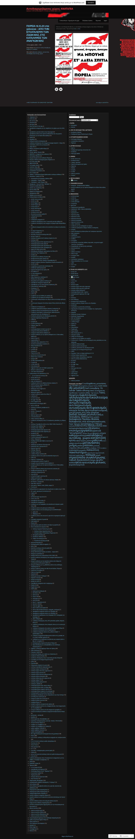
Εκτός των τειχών (35, 572)
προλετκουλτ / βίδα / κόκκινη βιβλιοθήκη (81, 209)
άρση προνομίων (75, 233)
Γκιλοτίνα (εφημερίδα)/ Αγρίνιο (38, 437)
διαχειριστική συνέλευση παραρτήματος (39, 802)
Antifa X (33, 413)
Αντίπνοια (73, 297)
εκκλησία (72, 426)
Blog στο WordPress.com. (67, 836)
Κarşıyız (33, 442)
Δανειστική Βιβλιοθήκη (35, 169)
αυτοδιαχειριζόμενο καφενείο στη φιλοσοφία (42, 691)
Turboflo (33, 362)
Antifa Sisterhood (35, 208)
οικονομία (74, 450)
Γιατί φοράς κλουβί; (34, 165)
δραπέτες (33, 717)
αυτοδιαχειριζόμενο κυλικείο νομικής (40, 329)
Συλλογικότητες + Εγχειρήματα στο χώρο (69, 20)
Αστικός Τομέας (34, 236)
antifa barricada (75, 196)
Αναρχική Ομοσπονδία (36, 553)
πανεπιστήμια (77, 452)
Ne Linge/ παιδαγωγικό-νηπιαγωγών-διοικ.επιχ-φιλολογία (45, 733)
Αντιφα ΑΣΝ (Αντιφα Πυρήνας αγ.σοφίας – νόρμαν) (43, 551)
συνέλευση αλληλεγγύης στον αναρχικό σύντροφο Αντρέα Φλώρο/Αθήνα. (48, 223)
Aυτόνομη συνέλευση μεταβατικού (39, 407)
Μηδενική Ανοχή (35, 579)
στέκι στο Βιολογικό (35, 381)
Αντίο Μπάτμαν (75, 299)
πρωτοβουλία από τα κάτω (37, 500)
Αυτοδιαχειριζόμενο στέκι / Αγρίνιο (79, 292)
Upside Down (74, 372)
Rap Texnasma (34, 778)
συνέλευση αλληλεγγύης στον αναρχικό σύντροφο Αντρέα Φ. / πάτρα (46, 143)
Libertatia (33, 396)
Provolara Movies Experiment (38, 776)
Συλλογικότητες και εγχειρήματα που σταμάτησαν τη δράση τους (45, 489)
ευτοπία (73, 250)
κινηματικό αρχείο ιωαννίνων (38, 476)
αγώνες (92, 395)
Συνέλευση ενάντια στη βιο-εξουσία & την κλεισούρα (44, 310)
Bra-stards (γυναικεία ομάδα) (38, 214)
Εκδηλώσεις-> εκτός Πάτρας (37, 182)
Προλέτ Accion (34, 587)
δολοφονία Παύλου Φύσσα (84, 419)
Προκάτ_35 (33, 585)
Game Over (34, 498)
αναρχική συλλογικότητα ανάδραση (39, 332)
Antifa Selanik (34, 377)
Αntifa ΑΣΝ (74, 305)
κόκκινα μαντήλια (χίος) (37, 810)
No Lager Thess (34, 399)
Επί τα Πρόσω (33, 172)
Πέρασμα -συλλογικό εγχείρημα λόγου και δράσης (43, 648)
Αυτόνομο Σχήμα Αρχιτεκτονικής (42, 531)
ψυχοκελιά (73, 465)
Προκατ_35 (73, 323)
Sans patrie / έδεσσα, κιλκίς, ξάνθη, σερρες (41, 485)
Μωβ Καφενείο (34, 390)
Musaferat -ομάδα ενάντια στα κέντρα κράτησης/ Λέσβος (44, 479)
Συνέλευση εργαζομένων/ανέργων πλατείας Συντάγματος (44, 308)
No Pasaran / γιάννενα (36, 481)
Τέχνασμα (32, 765)
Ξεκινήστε (91, 2)
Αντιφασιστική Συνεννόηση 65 (78, 301)
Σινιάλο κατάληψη (35, 323)
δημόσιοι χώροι (92, 417)
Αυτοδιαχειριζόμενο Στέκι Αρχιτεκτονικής (41, 242)
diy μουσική (76, 388)
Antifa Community (35, 199)
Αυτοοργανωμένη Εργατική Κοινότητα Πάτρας (44, 643)
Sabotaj (33, 752)
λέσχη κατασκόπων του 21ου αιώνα (79, 261)
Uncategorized (33, 829)
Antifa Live (33, 201)
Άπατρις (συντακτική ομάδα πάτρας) (38, 148)
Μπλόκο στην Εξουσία (36, 279)
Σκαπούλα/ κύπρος (34, 763)
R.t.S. (32, 748)
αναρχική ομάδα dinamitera (38, 700)
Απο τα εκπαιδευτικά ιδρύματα (38, 526)
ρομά (98, 455)
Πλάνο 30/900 (34, 290)
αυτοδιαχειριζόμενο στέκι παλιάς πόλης (40, 685)
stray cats (33, 756)
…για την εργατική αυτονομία (38, 375)
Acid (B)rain (35, 593)
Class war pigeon (37, 606)
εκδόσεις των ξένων (75, 252)
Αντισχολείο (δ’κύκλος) (38, 535)
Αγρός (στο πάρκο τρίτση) (37, 249)
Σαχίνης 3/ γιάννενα (32, 49)
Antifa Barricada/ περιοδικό (37, 497)
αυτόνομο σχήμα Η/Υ (36, 680)
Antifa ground (36, 598)
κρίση (72, 440)
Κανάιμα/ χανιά (35, 448)
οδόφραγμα (35, 513)
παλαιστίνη (92, 449)
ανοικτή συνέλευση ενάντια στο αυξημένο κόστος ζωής (43, 801)
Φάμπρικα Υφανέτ (35, 392)
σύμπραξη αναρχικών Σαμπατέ (38, 519)
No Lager (33, 347)
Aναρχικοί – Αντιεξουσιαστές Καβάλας (80, 185)
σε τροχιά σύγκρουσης (36, 230)
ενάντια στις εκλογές (85, 425)
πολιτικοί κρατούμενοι (77, 455)
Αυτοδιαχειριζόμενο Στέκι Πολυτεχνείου (40, 247)
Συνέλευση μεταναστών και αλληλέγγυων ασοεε (82, 347)
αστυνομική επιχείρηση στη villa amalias (88, 411)
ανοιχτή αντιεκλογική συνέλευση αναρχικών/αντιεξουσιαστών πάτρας (48, 711)
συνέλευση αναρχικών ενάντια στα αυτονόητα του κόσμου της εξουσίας (48, 227)
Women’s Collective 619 (37, 370)
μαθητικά (97, 440)
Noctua (33, 735)
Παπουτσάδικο (74, 327)
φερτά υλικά (32, 150)
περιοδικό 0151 (75, 213)
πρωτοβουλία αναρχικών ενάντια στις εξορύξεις (44, 611)
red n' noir (73, 264)
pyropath (32, 825)
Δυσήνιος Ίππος (33, 167)
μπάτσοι (88, 445)
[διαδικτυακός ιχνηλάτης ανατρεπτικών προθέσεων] (75, 277)
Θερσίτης (33, 275)
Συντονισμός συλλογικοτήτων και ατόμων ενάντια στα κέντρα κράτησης (48, 299)
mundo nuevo (34, 398)
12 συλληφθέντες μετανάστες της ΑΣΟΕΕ (87, 384)
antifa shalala (34, 206)
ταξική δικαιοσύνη (79, 459)
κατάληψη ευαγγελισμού (37, 472)
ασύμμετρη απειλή (75, 237)
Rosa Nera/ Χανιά (35, 483)
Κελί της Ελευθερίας (76, 318)
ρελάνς (34, 512)
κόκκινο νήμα (34, 338)
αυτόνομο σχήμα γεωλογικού (38, 682)
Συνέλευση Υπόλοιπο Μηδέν (37, 656)
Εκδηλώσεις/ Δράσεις (35, 176)
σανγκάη (73, 229)
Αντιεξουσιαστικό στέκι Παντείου (39, 258)
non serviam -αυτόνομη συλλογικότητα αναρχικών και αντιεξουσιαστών (48, 737)
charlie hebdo (102, 386)
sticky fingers (33, 827)
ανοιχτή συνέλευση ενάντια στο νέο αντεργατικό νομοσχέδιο (45, 709)
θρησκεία (96, 433)
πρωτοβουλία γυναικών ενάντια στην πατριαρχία (41, 132)
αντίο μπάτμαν (33, 784)
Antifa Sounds (34, 379)
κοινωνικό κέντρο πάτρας (37, 722)
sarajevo (73, 266)
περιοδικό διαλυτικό (76, 218)
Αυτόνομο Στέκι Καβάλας (37, 426)
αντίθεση (73, 238)
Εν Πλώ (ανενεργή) (35, 273)
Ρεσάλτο (33, 292)
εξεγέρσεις (94, 428)
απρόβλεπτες (74, 235)
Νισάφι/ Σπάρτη (35, 452)
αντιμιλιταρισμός (80, 402)
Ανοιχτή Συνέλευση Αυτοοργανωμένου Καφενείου (41, 159)
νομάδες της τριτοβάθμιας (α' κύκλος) (40, 726)
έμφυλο (83, 395)
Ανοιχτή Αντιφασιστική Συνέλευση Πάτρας (40, 158)
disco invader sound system (39, 607)
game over (73, 205)
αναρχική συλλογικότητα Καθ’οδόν (39, 331)
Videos (92, 390)
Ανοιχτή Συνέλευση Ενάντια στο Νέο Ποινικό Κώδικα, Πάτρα (45, 568)
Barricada (32, 124)
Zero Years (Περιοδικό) (36, 371)
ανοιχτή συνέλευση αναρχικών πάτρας (39, 795)
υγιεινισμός (88, 462)
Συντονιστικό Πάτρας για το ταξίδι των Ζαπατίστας (43, 654)
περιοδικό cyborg (75, 214)
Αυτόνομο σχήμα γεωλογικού (78, 290)
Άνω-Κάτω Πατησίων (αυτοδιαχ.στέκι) (40, 234)
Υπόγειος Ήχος (34, 325)
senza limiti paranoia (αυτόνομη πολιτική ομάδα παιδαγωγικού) (46, 754)
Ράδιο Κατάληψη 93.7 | (77, 333)
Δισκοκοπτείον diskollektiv (77, 141)
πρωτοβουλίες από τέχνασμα (38, 769)
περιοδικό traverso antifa (77, 222)
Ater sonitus (32, 120)
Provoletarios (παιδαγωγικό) (40, 540)
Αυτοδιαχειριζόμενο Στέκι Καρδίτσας (40, 431)
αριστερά (89, 410)
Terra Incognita (34, 401)
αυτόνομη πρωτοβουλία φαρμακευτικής (40, 667)
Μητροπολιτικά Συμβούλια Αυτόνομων (40, 281)
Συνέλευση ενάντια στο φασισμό (79, 346)
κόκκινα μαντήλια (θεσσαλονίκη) (39, 814)
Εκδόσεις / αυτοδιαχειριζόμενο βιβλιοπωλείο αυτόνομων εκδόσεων (45, 174)
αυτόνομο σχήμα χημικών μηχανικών (40, 678)
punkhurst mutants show (37, 355)
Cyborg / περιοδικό (75, 162)
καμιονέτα (33, 474)
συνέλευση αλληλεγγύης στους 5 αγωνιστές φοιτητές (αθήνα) (46, 221)
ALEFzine (35, 594)
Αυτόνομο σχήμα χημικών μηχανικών (80, 288)
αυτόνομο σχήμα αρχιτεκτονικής (79, 355)
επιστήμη (74, 430)
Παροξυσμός (74, 329)
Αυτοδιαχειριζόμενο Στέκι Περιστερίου (40, 245)
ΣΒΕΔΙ (32, 457)
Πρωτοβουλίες (33, 193)
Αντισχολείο (74, 125)
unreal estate (34, 364)
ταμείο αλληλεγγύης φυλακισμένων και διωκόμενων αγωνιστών (86, 231)
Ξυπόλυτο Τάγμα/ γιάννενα (37, 454)
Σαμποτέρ (33, 663)
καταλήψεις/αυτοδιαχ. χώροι (35, 53)
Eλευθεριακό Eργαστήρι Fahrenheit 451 (81, 150)
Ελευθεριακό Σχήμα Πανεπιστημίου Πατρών (81, 134)
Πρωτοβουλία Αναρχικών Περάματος (40, 282)
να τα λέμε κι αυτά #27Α (102, 102)
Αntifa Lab (33, 264)
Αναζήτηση (72, 115)
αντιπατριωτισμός (80, 405)
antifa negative (74, 200)
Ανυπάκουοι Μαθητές (38, 536)
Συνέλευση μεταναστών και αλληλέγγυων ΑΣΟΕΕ (43, 316)
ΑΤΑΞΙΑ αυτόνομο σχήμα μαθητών (39, 385)
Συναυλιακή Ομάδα (36, 773)
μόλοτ (72, 263)
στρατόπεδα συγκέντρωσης (87, 457)
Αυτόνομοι (33, 240)
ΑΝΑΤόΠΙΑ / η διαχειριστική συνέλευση (39, 154)
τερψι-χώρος (34, 521)
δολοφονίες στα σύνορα (82, 421)
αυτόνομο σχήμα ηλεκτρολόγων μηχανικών (81, 357)
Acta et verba (40, 47)
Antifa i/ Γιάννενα (35, 411)
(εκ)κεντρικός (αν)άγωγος (38, 591)
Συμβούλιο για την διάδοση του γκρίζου (41, 295)
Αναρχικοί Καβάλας (35, 435)
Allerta (32, 409)
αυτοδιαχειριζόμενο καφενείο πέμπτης (40, 689)
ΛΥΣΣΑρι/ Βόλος (35, 450)
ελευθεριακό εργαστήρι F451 (38, 470)
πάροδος (33, 218)
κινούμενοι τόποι (75, 255)
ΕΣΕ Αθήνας (34, 271)
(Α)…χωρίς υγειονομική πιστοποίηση (40, 491)
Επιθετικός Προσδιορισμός (37, 268)
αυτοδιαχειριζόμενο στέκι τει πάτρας (40, 687)
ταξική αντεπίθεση (35, 232)
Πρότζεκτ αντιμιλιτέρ (35, 195)
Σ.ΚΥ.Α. (32, 293)
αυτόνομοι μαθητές (35, 683)
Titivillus (33, 487)
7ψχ (32, 495)
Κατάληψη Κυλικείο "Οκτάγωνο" (39, 576)
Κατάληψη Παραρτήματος (77, 316)
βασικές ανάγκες (37, 52)
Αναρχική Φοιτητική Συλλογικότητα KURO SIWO (43, 555)
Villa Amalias (34, 366)
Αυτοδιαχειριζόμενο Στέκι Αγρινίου (39, 429)
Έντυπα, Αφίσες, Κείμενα (36, 152)
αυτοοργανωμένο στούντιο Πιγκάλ (39, 461)
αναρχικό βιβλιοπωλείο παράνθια (38, 793)
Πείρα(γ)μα (33, 288)
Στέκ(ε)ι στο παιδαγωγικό (39, 538)
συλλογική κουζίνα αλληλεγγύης (37, 141)
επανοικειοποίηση (75, 248)
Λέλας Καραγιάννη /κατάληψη (38, 277)
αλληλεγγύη (77, 397)
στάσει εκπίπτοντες (75, 224)
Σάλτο (32, 661)
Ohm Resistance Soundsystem (37, 823)
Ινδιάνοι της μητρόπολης (36, 188)
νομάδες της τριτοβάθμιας (37, 724)
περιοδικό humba (75, 216)
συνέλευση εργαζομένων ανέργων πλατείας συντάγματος (84, 227)
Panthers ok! (34, 743)
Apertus (73, 148)
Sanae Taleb (75, 390)
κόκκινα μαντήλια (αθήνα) (37, 812)
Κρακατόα (33, 574)
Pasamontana (34, 353)
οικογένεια (103, 448)
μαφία (104, 440)
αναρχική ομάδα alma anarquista (39, 698)
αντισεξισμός (77, 408)
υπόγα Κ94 (32, 146)
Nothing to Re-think (76, 368)
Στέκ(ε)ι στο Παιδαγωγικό (77, 336)
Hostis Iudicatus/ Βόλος (36, 418)
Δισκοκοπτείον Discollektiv (36, 170)
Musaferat (73, 360)
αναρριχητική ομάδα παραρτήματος (38, 789)
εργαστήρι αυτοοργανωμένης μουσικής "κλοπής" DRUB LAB (46, 721)
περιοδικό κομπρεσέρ (76, 220)
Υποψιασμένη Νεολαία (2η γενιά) (39, 665)
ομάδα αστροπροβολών (36, 732)
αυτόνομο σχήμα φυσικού (37, 672)
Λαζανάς (96, 393)
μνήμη (73, 445)
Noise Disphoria (33, 821)
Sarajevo (33, 358)
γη (102, 414)
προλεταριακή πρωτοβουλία (78, 207)
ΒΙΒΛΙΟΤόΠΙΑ (33, 163)
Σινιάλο (73, 171)
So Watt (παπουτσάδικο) (37, 360)
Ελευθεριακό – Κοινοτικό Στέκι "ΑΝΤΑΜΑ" (39, 184)
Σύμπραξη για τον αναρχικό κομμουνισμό (41, 659)
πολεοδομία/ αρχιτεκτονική (95, 453)
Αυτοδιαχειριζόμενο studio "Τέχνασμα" (40, 771)
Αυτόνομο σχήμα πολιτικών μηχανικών (80, 286)
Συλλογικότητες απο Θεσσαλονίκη (38, 373)
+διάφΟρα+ (32, 117)
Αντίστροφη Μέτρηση (35, 156)
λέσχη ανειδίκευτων (35, 345)
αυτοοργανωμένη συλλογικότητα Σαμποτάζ (41, 693)
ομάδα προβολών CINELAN (37, 728)
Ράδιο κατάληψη (35, 650)
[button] (64, 46)
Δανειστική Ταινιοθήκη (37, 570)
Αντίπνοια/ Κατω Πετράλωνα (38, 253)
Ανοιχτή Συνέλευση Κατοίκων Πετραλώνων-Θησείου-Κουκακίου (46, 262)
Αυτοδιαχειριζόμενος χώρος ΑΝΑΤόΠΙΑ (49, 8)
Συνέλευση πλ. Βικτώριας (37, 306)
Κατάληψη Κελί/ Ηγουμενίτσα (38, 446)
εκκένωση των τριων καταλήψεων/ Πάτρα (87, 422)
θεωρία (90, 433)
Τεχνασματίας (34, 775)
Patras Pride (34, 745)
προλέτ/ (31, 137)
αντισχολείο (74, 240)
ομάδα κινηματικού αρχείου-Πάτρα (38, 819)
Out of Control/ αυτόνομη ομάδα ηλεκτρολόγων (42, 741)
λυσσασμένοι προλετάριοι (77, 259)
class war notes (36, 604)
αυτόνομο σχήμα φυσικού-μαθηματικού (41, 674)
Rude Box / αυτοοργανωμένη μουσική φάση (42, 750)
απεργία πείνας (76, 410)
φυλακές (101, 462)
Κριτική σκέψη (33, 189)
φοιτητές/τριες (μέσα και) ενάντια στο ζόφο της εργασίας (45, 525)
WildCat (31, 830)
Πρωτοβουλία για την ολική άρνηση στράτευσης (43, 284)
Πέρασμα (73, 325)
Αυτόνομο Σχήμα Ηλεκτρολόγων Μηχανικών (44, 533)
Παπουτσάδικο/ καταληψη (37, 286)
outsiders (33, 349)
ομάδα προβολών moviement (38, 730)
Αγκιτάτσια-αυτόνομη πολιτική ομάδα (40, 548)
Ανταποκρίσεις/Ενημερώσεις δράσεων (40, 178)
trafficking (85, 390)
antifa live (73, 198)
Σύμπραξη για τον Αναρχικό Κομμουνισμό (81, 349)
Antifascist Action (35, 212)
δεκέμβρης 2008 (77, 416)
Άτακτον (33, 523)
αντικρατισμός (79, 400)
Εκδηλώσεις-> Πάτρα (36, 180)
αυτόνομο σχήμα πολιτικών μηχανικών (40, 670)
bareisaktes (32, 122)
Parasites (33, 351)
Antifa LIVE (74, 271)
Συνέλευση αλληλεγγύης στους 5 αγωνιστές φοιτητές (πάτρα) (46, 658)
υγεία (77, 462)
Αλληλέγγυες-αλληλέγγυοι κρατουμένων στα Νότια (43, 251)
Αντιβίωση (47, 47)
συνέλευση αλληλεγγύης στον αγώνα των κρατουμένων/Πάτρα (47, 628)
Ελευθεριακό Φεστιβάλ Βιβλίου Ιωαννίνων (41, 441)
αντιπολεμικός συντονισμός (37, 696)
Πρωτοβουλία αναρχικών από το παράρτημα (41, 583)
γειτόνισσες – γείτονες (36, 715)
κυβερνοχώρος (81, 441)
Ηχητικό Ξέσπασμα (35, 386)
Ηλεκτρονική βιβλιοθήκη (36, 186)
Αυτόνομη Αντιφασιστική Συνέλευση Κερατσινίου (43, 238)
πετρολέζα (32, 139)
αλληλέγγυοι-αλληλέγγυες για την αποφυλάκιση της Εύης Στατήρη (47, 695)
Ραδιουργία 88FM (75, 153)
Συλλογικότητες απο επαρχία (36, 403)
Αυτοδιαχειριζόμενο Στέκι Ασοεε (38, 243)
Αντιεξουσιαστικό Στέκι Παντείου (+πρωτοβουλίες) (43, 260)
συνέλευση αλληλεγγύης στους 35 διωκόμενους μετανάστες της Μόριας (48, 420)
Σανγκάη (33, 321)
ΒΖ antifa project (34, 161)
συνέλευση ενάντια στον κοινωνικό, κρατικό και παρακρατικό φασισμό (48, 515)
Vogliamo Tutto (74, 375)
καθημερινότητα (78, 435)
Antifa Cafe (35, 596)
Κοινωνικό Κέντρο (75, 320)
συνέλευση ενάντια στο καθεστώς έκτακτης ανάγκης (43, 383)
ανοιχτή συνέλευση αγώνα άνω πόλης (40, 394)
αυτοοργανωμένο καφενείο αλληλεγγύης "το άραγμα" (42, 782)
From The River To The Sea (36, 126)
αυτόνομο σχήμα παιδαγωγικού (38, 669)
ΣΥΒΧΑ (32, 319)
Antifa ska (32, 119)
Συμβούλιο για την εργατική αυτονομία (40, 297)
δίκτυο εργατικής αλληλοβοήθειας (39, 719)
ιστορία (102, 433)
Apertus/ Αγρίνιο (35, 415)
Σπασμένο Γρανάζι (35, 652)
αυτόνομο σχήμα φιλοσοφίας (38, 676)
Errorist (73, 279)
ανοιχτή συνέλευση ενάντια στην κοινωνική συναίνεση (44, 468)
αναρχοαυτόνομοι (35, 702)
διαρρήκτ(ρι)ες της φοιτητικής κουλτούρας (81, 246)
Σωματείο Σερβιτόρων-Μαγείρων (39, 318)
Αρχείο (105, 20)
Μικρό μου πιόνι (35, 581)
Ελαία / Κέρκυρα (35, 439)
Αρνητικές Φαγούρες (36, 542)
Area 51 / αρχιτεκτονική (38, 602)
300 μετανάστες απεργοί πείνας (88, 386)
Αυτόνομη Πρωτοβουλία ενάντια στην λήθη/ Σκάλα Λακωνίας (46, 424)
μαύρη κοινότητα (75, 443)
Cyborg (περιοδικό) (35, 216)
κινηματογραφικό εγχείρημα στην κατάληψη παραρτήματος (44, 818)
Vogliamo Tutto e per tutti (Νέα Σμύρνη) (41, 368)
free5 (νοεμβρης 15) (93, 388)
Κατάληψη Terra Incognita (37, 388)
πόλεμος (90, 455)
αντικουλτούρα (97, 397)
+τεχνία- (33, 493)
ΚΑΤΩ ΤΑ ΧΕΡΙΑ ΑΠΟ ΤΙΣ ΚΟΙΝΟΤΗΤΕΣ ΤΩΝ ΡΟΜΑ (39, 102)
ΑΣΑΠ (72, 295)
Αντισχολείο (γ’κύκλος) (36, 550)
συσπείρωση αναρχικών (37, 219)
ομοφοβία (82, 450)
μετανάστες (91, 443)
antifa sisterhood (75, 201)
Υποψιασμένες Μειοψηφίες (36, 780)
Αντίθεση (33, 255)
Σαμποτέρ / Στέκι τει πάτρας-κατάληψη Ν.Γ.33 (82, 353)
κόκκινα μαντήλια (34, 808)
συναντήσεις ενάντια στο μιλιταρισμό (39, 145)
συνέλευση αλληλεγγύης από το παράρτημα (43, 630)
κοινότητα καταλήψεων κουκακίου (39, 344)
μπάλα (79, 445)
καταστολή (46, 52)
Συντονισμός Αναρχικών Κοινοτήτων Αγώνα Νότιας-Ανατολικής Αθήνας (48, 303)
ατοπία (32, 327)
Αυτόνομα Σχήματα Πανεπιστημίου (41, 529)
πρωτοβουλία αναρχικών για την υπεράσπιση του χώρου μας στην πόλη (47, 128)
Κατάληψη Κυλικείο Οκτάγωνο (78, 314)
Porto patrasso (34, 746)
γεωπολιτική (94, 414)
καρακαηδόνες (34, 340)
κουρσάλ (73, 257)
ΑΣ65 (32, 546)
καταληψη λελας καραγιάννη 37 (39, 342)
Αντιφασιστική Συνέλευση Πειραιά (39, 256)
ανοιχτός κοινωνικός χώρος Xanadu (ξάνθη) (41, 463)
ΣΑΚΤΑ (31, 761)
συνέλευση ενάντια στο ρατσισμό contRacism (42, 508)
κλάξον (72, 191)
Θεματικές (98, 20)
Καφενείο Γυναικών (35, 577)
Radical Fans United (36, 356)
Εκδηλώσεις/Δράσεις (87, 20)
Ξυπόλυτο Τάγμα (75, 321)
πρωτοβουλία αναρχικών (37, 502)
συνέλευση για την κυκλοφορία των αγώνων (81, 226)
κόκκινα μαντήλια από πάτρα (38, 816)
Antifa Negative (35, 203)
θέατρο (85, 433)
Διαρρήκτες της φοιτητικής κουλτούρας (41, 266)
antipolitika (74, 203)
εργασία (86, 430)
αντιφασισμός (96, 407)
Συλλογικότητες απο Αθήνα (36, 197)
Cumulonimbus (35, 416)
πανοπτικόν (74, 211)
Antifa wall (35, 600)
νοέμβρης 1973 (95, 448)
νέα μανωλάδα (83, 448)
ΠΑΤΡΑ (32, 589)
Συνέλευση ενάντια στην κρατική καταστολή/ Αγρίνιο (44, 455)
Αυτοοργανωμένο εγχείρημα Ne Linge (80, 294)
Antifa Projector (35, 204)
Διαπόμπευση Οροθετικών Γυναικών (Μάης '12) (87, 391)
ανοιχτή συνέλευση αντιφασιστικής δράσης (41, 704)
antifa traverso (34, 210)
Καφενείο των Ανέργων (35, 191)
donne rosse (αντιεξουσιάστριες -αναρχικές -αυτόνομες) (46, 609)
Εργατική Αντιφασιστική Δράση (39, 269)
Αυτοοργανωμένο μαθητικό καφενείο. (40, 544)
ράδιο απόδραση (37, 619)
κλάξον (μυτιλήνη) (35, 478)
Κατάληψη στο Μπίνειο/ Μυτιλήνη (39, 444)
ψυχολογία (80, 465)
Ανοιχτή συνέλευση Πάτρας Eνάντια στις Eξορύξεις (83, 303)
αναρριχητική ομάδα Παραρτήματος (38, 791)
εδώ (75, 28)
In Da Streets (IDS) (35, 767)
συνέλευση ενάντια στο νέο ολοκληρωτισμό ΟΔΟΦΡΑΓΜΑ (45, 509)
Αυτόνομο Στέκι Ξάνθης (36, 428)
